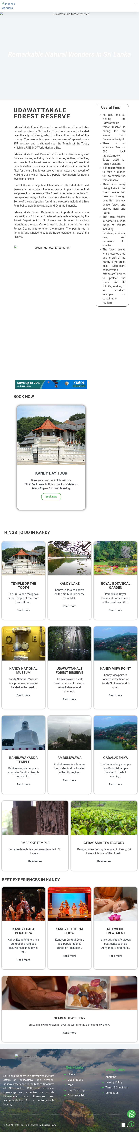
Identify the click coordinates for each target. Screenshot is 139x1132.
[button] (136, 3)
